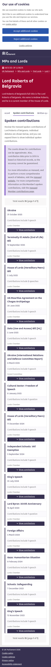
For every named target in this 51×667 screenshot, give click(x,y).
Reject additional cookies (25, 39)
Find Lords (37, 71)
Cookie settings (25, 46)
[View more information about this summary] (25, 219)
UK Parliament (8, 71)
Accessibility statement (12, 664)
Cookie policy (7, 653)
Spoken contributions (23, 113)
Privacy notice (8, 660)
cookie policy (11, 24)
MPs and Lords (14, 61)
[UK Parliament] (9, 53)
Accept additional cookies (25, 31)
